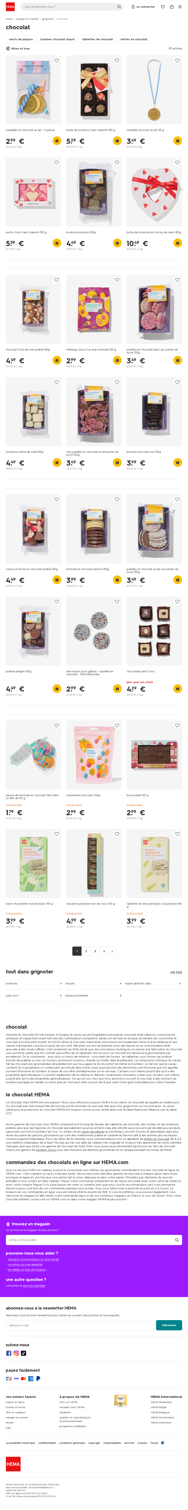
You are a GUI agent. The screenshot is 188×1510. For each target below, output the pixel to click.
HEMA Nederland (161, 1402)
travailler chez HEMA (72, 1407)
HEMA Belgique (160, 1412)
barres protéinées (77, 995)
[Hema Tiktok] (23, 1353)
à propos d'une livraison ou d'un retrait (33, 1259)
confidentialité (47, 1443)
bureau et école (15, 1407)
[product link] (33, 89)
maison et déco (15, 1402)
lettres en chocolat (134, 39)
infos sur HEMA (68, 1402)
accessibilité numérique (20, 1443)
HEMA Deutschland (162, 1417)
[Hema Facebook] (8, 1353)
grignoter (48, 18)
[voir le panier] (171, 6)
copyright (94, 1443)
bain (8, 1427)
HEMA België (159, 1407)
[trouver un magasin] (177, 1240)
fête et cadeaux (16, 1412)
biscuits (70, 983)
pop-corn (12, 995)
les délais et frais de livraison (27, 1269)
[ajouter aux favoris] (56, 60)
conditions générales (72, 1443)
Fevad (154, 1443)
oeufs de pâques (21, 39)
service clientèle (34, 1285)
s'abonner (169, 1325)
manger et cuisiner (27, 18)
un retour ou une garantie (25, 1264)
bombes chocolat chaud (57, 39)
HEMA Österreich (161, 1422)
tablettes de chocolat (97, 39)
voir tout (176, 972)
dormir (10, 1422)
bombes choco (46, 1150)
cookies (142, 1443)
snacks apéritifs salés (138, 983)
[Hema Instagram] (16, 1353)
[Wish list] (162, 6)
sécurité (129, 1443)
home (9, 18)
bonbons (11, 983)
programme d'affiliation (72, 1426)
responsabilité (112, 1443)
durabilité (65, 1412)
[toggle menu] (180, 6)
